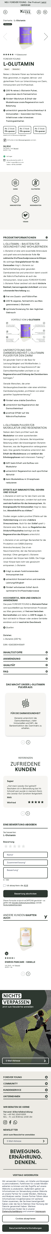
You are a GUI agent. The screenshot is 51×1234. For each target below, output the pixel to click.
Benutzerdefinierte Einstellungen (25, 1228)
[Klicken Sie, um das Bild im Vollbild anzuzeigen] (25, 36)
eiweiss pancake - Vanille (20, 961)
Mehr (9, 797)
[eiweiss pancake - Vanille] (25, 938)
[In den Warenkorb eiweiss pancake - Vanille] (6, 953)
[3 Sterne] (15, 846)
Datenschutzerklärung (12, 1211)
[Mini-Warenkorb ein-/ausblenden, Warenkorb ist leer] (45, 12)
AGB (26, 885)
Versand (15, 148)
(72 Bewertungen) (22, 54)
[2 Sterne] (10, 846)
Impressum (40, 1211)
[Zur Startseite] (25, 12)
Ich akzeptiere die (17, 885)
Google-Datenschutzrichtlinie (23, 903)
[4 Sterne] (19, 846)
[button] (15, 54)
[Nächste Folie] (28, 742)
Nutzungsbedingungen (12, 905)
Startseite (7, 20)
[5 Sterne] (23, 846)
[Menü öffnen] (5, 12)
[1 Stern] (6, 846)
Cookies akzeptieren (25, 1218)
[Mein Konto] (38, 12)
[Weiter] (46, 36)
